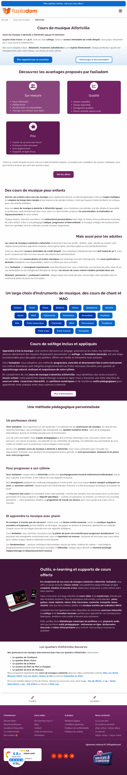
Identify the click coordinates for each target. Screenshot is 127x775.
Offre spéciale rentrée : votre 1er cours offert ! (63, 3)
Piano (45, 308)
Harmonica (68, 315)
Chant (32, 308)
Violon (75, 308)
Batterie (60, 308)
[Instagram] (53, 756)
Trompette (83, 331)
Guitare (17, 308)
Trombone (107, 323)
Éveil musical (63, 331)
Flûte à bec (43, 331)
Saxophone (91, 308)
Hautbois (105, 315)
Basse (20, 315)
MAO (33, 315)
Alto (17, 323)
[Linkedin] (72, 756)
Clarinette (56, 323)
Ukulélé (109, 308)
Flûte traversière (35, 323)
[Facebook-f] (59, 756)
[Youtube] (66, 756)
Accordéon (87, 315)
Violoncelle (49, 315)
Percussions (88, 323)
